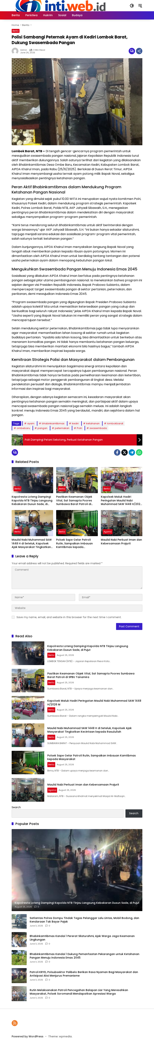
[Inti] (59, 5)
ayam (30, 423)
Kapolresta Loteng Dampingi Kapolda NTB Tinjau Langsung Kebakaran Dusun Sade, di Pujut (32, 500)
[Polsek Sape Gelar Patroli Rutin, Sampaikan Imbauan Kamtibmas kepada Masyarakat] (77, 523)
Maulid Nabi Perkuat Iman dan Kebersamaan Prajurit (121, 541)
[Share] (139, 51)
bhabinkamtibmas (53, 423)
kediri (75, 423)
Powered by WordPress (27, 1036)
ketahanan (93, 423)
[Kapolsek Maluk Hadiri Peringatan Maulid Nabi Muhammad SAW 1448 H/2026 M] (121, 480)
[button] (132, 5)
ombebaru (23, 428)
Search (16, 807)
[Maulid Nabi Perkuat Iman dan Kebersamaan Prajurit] (121, 523)
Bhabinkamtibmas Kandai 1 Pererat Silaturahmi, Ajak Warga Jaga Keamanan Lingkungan (82, 938)
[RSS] (15, 1023)
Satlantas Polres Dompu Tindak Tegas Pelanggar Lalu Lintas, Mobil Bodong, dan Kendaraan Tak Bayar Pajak (84, 920)
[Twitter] (124, 452)
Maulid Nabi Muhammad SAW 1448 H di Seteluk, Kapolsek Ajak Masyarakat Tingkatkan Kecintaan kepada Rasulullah (32, 543)
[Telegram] (132, 452)
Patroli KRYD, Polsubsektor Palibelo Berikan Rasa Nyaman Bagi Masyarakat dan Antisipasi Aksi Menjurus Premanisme (84, 974)
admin (23, 50)
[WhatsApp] (139, 452)
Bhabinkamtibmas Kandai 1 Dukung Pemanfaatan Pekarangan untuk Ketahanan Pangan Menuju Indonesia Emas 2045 (84, 956)
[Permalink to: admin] (16, 51)
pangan (42, 428)
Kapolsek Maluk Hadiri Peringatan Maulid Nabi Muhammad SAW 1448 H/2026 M (121, 500)
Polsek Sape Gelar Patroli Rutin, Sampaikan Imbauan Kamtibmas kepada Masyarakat (74, 543)
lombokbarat (115, 423)
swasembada (98, 428)
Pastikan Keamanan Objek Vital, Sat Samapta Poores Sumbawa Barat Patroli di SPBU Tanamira (74, 500)
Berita (16, 30)
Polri (79, 428)
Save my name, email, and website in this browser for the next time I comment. (69, 617)
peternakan (62, 428)
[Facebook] (117, 452)
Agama (108, 531)
